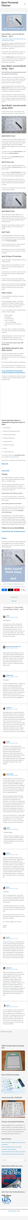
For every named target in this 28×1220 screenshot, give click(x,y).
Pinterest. (4, 538)
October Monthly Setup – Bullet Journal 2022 (13, 1154)
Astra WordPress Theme (14, 1211)
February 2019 (5, 470)
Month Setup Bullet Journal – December (12, 1147)
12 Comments (5, 39)
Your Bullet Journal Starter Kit (9, 1149)
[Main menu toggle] (25, 4)
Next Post (14, 601)
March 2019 (5, 463)
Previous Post (13, 597)
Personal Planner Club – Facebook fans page (13, 531)
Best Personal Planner (10, 4)
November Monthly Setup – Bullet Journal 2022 (13, 1151)
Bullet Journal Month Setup (16, 39)
